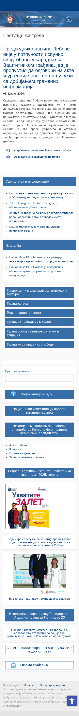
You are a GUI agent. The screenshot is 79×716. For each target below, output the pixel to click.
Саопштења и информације (27, 181)
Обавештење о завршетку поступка (37, 156)
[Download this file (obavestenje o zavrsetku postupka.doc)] (10, 156)
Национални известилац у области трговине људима (39, 410)
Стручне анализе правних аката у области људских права (40, 649)
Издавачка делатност (23, 453)
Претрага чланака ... (18, 371)
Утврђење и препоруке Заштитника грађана (42, 150)
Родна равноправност (24, 313)
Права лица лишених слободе (30, 344)
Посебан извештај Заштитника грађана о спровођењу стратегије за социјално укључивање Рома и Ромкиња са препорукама (39, 633)
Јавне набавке (19, 445)
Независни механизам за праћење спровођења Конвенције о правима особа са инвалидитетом (39, 429)
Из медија (13, 245)
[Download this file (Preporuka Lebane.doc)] (10, 150)
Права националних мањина (29, 322)
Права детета (17, 303)
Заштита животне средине (26, 457)
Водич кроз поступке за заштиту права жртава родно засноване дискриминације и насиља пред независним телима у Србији (39, 542)
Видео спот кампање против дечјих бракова (39, 598)
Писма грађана (34, 665)
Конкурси (15, 449)
